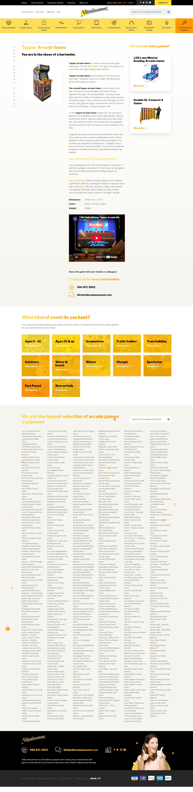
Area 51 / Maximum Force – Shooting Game (32, 513)
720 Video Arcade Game (31, 447)
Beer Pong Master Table (31, 575)
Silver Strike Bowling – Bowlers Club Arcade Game (133, 520)
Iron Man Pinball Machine (83, 575)
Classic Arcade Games (37, 42)
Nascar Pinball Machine (108, 494)
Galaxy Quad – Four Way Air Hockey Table (57, 620)
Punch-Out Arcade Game (108, 679)
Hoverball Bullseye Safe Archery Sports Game (82, 542)
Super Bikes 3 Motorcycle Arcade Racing (134, 709)
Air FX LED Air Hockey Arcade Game (30, 474)
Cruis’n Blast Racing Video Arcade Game (57, 453)
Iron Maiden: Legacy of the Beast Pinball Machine (83, 570)
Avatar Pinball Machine (31, 548)
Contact (163, 2)
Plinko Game (104, 645)
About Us (84, 2)
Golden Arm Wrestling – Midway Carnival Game (82, 442)
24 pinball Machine (29, 444)
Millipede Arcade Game (108, 447)
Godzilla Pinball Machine (83, 439)
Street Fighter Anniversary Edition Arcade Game (134, 680)
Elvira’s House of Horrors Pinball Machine (57, 565)
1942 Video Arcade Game (32, 436)
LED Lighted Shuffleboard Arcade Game (83, 662)
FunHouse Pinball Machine (57, 601)
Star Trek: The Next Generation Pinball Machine (131, 611)
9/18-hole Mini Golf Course (32, 449)
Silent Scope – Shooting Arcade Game (133, 513)
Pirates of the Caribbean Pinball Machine (108, 641)
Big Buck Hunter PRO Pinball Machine (30, 586)
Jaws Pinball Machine (81, 583)
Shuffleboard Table (132, 509)
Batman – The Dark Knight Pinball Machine (32, 562)
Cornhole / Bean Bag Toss (57, 436)
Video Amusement (77, 180)
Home (24, 42)
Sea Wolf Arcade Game (133, 504)
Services (71, 2)
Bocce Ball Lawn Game (31, 616)
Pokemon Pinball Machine (109, 648)
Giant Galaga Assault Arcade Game (55, 662)
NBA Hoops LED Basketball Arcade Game (109, 518)
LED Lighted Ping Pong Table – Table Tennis (81, 657)
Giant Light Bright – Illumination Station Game (57, 688)
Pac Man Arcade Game (108, 596)
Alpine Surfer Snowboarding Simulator (31, 500)
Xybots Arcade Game (158, 710)
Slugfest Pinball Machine (134, 548)
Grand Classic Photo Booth (83, 457)
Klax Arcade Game (80, 627)
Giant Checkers (53, 653)
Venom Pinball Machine (159, 603)
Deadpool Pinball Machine (57, 496)
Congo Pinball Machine (31, 721)
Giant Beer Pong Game (56, 650)
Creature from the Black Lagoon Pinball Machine (56, 448)
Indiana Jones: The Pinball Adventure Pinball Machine (83, 565)
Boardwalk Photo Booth (31, 609)
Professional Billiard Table (109, 674)
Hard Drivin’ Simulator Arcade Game (81, 495)
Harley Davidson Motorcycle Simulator (81, 500)
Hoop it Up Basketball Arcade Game (81, 521)
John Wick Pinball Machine (83, 585)
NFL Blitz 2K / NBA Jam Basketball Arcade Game (108, 565)
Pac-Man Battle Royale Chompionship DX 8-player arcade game (109, 611)
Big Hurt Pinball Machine (31, 590)
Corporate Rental (55, 2)
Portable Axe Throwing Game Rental (108, 657)
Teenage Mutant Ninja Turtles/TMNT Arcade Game (159, 457)
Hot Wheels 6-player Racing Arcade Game (81, 536)
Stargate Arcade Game (133, 661)
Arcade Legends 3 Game (31, 504)
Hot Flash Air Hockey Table (83, 528)
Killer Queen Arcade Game (83, 609)
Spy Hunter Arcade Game (134, 601)
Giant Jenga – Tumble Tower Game (55, 667)
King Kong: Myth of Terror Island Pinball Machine (83, 612)
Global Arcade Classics (82, 436)
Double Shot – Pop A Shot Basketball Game (57, 542)
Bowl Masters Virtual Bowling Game (30, 620)
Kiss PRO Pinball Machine (83, 624)
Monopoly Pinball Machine (109, 460)
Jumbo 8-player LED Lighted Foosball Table (83, 591)
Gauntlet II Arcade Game (57, 635)
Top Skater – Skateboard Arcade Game (160, 565)
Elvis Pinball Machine (55, 569)
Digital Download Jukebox (57, 509)
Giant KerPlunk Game (55, 671)
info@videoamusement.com (94, 295)
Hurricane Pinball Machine (83, 546)
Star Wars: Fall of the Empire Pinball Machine (133, 657)
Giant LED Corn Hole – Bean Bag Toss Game (55, 680)
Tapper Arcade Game (158, 441)
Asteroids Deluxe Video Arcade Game (31, 523)
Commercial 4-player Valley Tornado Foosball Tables (31, 710)
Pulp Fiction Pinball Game (109, 677)
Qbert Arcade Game (106, 697)
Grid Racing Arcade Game (83, 462)
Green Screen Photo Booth (83, 460)
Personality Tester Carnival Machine (106, 633)
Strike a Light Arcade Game (135, 690)
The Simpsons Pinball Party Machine (158, 536)
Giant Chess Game (54, 656)
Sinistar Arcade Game (133, 525)
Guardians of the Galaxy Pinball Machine (83, 466)
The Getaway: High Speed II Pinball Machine (160, 500)
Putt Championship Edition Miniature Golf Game (109, 683)
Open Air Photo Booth (107, 583)
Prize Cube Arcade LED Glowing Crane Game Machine (108, 663)
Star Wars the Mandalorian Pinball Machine (132, 645)
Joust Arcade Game (80, 588)
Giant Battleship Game (56, 648)
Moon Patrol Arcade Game (109, 473)
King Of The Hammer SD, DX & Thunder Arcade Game (82, 619)
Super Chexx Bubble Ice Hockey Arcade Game (133, 714)
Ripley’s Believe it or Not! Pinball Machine (134, 448)
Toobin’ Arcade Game (158, 561)
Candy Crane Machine (30, 643)
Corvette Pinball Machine (57, 439)
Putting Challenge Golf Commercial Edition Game (109, 688)
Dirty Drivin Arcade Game (57, 512)
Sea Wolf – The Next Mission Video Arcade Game (132, 499)
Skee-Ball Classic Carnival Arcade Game (134, 544)
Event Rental (37, 2)
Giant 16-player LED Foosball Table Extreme (56, 644)
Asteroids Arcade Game (31, 520)
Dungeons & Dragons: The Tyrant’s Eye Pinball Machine (57, 559)
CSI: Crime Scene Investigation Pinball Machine (55, 470)
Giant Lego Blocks (54, 684)
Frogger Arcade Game (56, 593)
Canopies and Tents (30, 645)
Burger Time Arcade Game (32, 630)
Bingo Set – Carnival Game (32, 593)
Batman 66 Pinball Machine (32, 567)
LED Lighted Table (80, 666)
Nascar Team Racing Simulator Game (107, 497)
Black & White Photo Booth (32, 596)
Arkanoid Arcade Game (31, 517)
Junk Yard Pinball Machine (83, 596)
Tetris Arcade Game (158, 481)
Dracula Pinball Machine (56, 554)
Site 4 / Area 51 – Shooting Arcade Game (134, 539)
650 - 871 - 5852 (125, 2)
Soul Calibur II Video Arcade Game (132, 570)
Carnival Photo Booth (30, 653)
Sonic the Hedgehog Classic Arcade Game (132, 565)
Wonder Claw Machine (159, 661)
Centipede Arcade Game (31, 661)
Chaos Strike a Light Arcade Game (29, 680)
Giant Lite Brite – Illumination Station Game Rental (57, 695)
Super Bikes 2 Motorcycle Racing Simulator (134, 704)
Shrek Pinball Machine (133, 507)
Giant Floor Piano (54, 658)
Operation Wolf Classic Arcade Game (108, 586)
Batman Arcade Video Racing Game (30, 570)
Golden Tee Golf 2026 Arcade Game (81, 448)
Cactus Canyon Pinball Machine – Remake (30, 638)
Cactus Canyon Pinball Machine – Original (30, 633)
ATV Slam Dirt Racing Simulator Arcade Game (31, 544)
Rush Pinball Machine (132, 473)
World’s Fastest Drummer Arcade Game (160, 680)
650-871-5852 (86, 287)
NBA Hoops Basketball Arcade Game (107, 513)
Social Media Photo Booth (134, 556)
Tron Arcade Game (157, 580)
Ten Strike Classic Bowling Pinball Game (160, 471)
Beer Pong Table (28, 577)
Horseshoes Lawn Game (83, 525)
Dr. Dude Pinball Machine (57, 551)
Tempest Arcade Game (159, 467)
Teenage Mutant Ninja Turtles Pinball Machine (159, 450)
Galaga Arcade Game (55, 609)
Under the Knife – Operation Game (157, 594)
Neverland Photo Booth (108, 546)
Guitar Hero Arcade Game (83, 470)
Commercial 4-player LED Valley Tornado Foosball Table (31, 703)
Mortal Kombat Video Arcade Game (107, 476)
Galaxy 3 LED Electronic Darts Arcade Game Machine (56, 614)
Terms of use (66, 778)
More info (139, 86)
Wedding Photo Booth (158, 616)
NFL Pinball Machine (106, 569)
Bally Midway (93, 66)
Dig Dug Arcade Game (56, 507)
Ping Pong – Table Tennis (108, 637)
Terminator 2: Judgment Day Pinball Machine (159, 476)
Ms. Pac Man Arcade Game (109, 486)
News (24, 2)
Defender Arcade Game (56, 499)
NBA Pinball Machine (107, 528)
